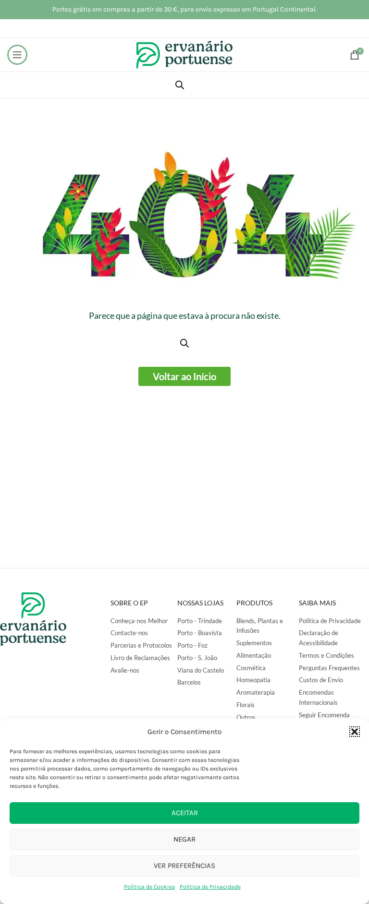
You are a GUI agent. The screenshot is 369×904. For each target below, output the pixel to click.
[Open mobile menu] (17, 54)
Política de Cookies (149, 886)
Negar (184, 839)
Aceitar (185, 812)
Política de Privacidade (210, 886)
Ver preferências (184, 865)
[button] (354, 731)
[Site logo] (184, 54)
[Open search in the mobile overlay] (179, 85)
